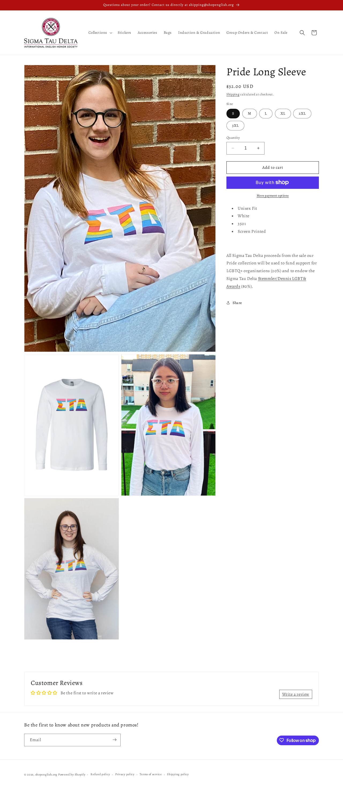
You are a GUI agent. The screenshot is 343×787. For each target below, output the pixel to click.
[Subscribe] (114, 739)
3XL (235, 125)
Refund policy (100, 774)
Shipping (233, 94)
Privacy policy (125, 774)
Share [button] (237, 302)
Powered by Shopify (71, 775)
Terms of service (151, 774)
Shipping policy (178, 774)
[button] (100, 32)
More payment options (273, 195)
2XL (302, 113)
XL (283, 113)
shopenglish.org (46, 775)
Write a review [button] (295, 694)
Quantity (233, 137)
